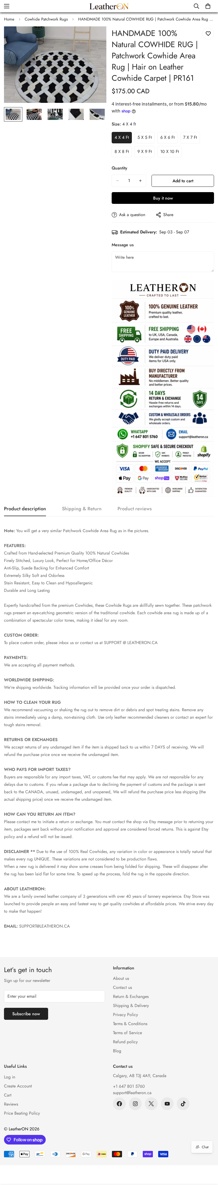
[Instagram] (135, 1103)
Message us (123, 245)
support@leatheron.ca (132, 1093)
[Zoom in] (95, 38)
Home (9, 19)
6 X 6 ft (169, 138)
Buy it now (163, 198)
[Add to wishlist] (208, 34)
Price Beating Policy (22, 1113)
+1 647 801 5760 (129, 1086)
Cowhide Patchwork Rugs (46, 19)
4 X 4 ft (123, 138)
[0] (208, 6)
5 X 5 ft (146, 138)
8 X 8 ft (123, 152)
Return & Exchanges (131, 996)
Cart (7, 1095)
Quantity (119, 168)
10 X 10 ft (171, 152)
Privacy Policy (125, 1015)
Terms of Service (127, 1033)
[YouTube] (167, 1103)
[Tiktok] (183, 1103)
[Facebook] (119, 1103)
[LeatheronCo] (109, 6)
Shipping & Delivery (131, 1005)
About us (121, 978)
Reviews (11, 1104)
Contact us (122, 987)
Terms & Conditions (130, 1024)
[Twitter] (151, 1103)
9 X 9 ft (146, 152)
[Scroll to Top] (208, 1156)
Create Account (18, 1086)
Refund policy (125, 1042)
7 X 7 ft (191, 138)
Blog (117, 1051)
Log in (9, 1077)
